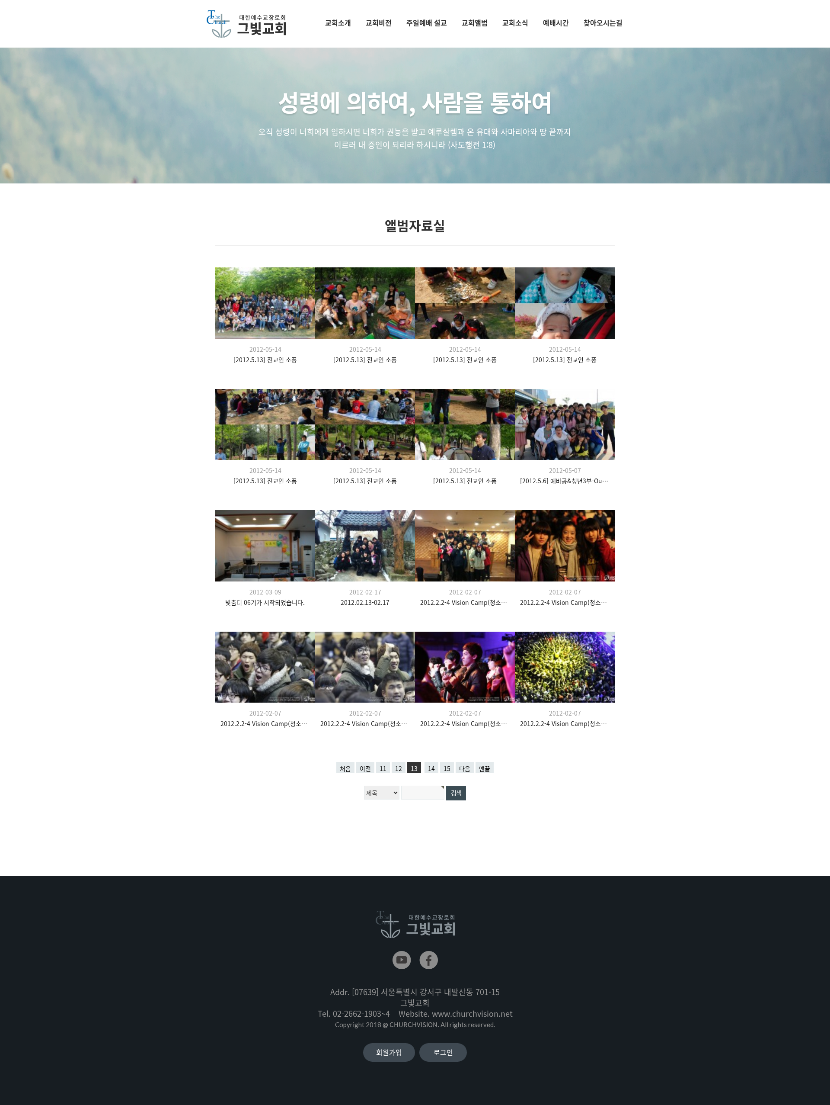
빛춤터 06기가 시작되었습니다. (265, 602)
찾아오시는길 (603, 22)
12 (398, 768)
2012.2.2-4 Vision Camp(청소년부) (465, 602)
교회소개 (338, 22)
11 (383, 768)
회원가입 (389, 1052)
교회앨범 (475, 22)
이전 (365, 768)
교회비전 (379, 22)
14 (431, 768)
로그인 (443, 1052)
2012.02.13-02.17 (365, 602)
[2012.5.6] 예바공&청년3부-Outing (565, 480)
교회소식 (515, 22)
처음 (345, 768)
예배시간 (556, 22)
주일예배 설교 (426, 22)
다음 (464, 768)
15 (447, 768)
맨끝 (484, 768)
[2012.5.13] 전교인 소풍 (265, 359)
